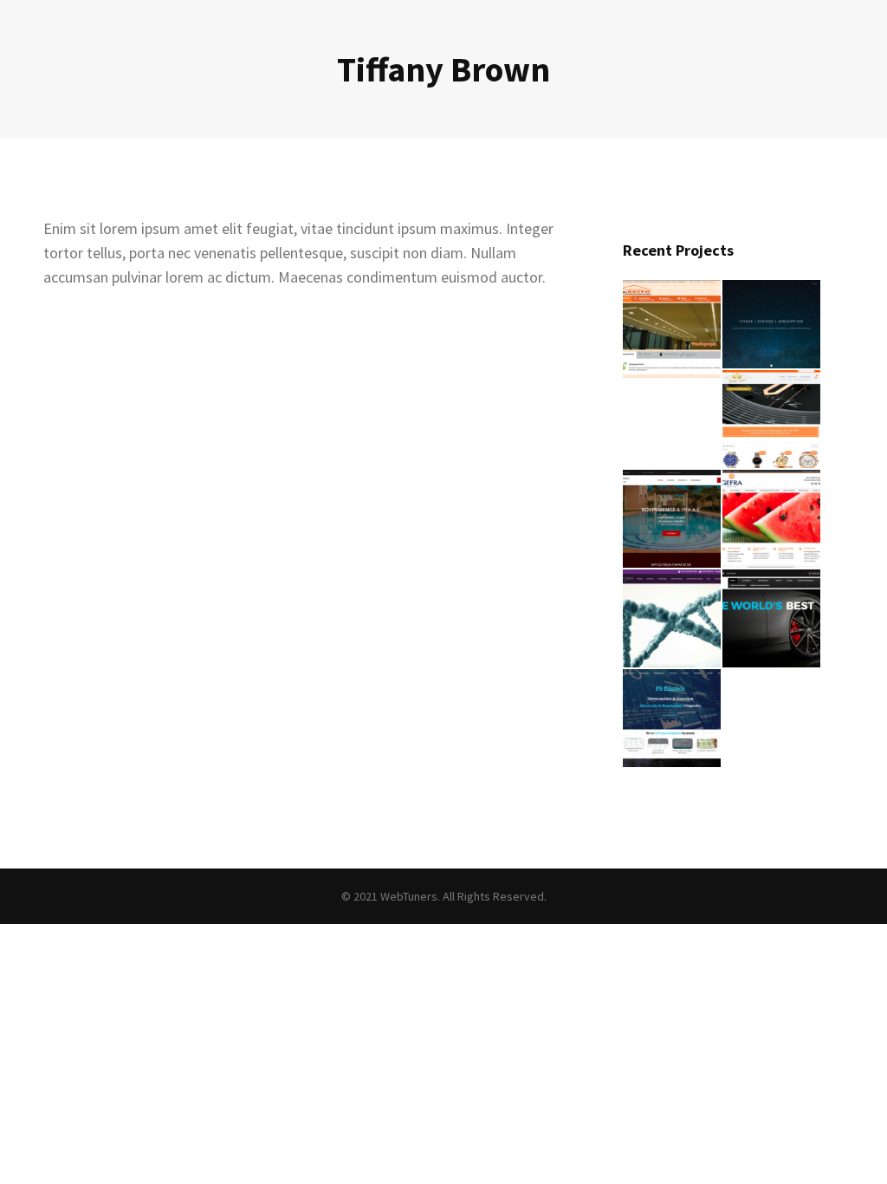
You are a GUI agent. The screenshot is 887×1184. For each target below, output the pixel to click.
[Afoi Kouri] (672, 330)
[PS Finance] (672, 719)
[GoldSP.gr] (772, 420)
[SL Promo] (772, 325)
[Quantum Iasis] (672, 619)
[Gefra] (772, 519)
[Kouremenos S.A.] (672, 519)
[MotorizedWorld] (772, 619)
